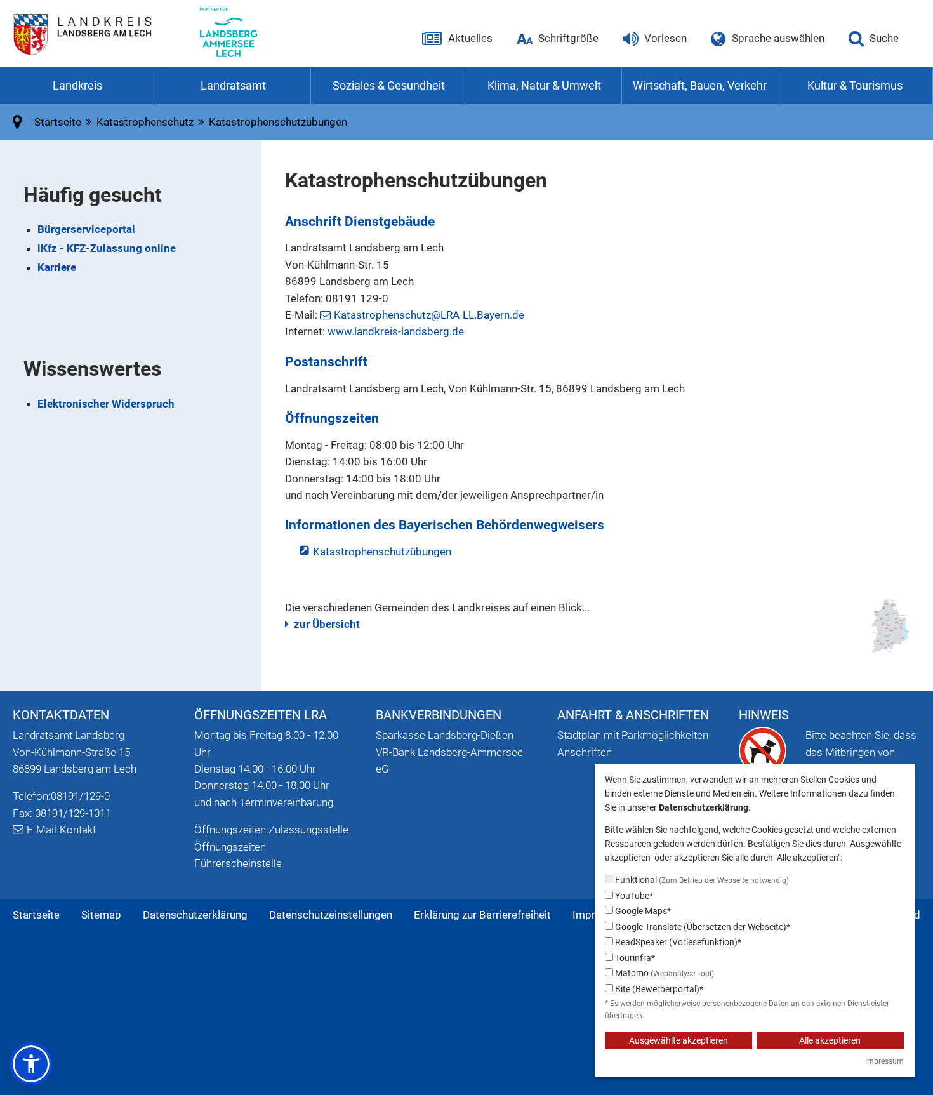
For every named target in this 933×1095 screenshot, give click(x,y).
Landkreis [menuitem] (77, 85)
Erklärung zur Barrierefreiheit (482, 914)
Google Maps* (642, 911)
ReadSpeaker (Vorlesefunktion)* (677, 942)
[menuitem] (36, 914)
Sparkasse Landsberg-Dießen (444, 735)
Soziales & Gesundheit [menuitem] (389, 85)
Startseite (36, 914)
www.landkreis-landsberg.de (396, 331)
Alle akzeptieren (830, 1040)
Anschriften (584, 752)
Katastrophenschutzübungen (382, 551)
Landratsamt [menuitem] (233, 85)
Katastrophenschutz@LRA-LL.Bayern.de (429, 315)
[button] (31, 1063)
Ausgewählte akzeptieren (678, 1040)
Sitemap (101, 914)
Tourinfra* (634, 958)
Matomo (663, 973)
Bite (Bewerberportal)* (658, 989)
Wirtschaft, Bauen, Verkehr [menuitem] (700, 85)
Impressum (884, 1061)
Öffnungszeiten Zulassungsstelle (271, 829)
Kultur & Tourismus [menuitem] (855, 85)
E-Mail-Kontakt (61, 829)
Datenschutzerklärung (195, 914)
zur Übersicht (327, 624)
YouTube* (633, 896)
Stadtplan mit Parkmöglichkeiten (632, 735)
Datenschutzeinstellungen (330, 914)
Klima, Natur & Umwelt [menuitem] (544, 85)
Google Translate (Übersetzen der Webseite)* (701, 927)
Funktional (701, 880)
